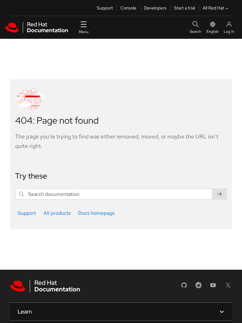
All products (57, 213)
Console (128, 8)
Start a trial (184, 8)
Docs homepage (96, 213)
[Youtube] (213, 287)
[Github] (184, 287)
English (212, 31)
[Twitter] (228, 287)
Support (105, 8)
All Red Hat (213, 8)
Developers (155, 8)
